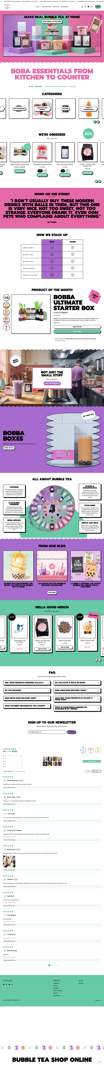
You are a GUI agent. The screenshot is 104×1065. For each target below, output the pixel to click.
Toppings (56, 983)
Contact (81, 983)
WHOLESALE (64, 6)
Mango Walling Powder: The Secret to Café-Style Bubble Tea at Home (18, 585)
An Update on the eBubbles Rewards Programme (52, 584)
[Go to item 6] (50, 764)
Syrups (56, 985)
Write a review (92, 761)
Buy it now (77, 331)
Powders (56, 988)
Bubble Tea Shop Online (14, 1000)
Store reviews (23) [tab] (8, 771)
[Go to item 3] (55, 759)
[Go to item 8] (59, 764)
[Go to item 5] (45, 764)
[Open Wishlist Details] (88, 6)
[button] (85, 7)
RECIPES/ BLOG (46, 6)
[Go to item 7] (55, 764)
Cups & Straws (58, 990)
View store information (60, 340)
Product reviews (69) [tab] (19, 771)
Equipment (57, 995)
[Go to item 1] (45, 759)
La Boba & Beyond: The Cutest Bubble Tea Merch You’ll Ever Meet (86, 585)
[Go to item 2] (50, 759)
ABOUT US (56, 6)
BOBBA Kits (57, 980)
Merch (55, 993)
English (97, 1000)
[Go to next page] (57, 965)
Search (81, 980)
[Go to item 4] (59, 759)
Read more (57, 323)
